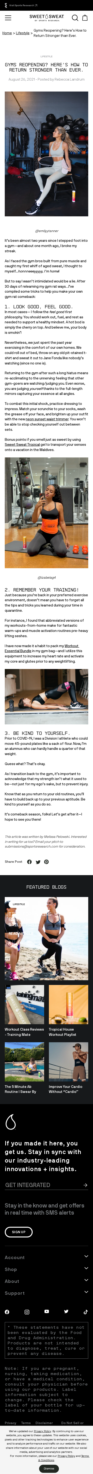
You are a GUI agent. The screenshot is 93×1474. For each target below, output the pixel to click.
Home (7, 33)
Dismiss (49, 1468)
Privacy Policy (42, 1431)
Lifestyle (23, 33)
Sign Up (19, 1232)
